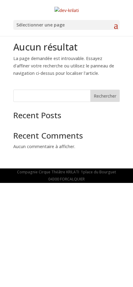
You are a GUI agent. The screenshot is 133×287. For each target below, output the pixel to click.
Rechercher (105, 96)
